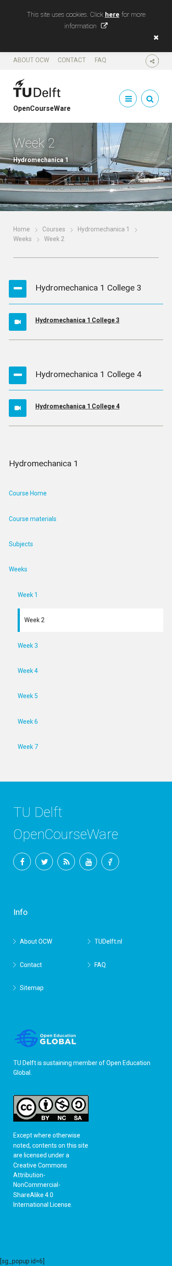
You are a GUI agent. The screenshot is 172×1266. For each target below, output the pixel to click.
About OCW (31, 60)
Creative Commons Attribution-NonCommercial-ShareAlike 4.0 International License (42, 1185)
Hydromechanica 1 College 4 (77, 406)
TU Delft (110, 861)
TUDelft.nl (108, 941)
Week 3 (28, 645)
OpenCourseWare (42, 104)
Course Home (28, 493)
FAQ (100, 60)
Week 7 (28, 746)
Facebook (22, 861)
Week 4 (28, 670)
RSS (66, 861)
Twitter (44, 861)
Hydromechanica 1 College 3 (77, 320)
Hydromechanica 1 (104, 229)
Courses (53, 229)
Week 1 (28, 594)
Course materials (32, 518)
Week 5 (28, 695)
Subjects (21, 544)
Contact (72, 60)
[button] (154, 37)
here (112, 15)
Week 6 (28, 721)
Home (21, 229)
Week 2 (34, 620)
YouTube (88, 861)
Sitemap (32, 987)
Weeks (22, 238)
